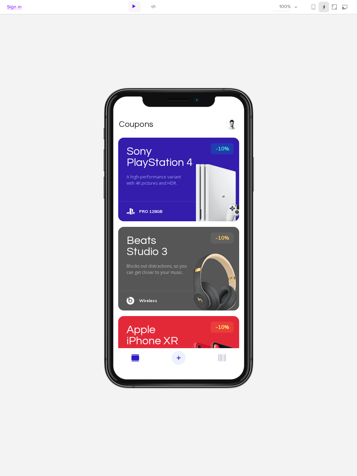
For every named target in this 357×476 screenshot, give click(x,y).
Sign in (14, 7)
